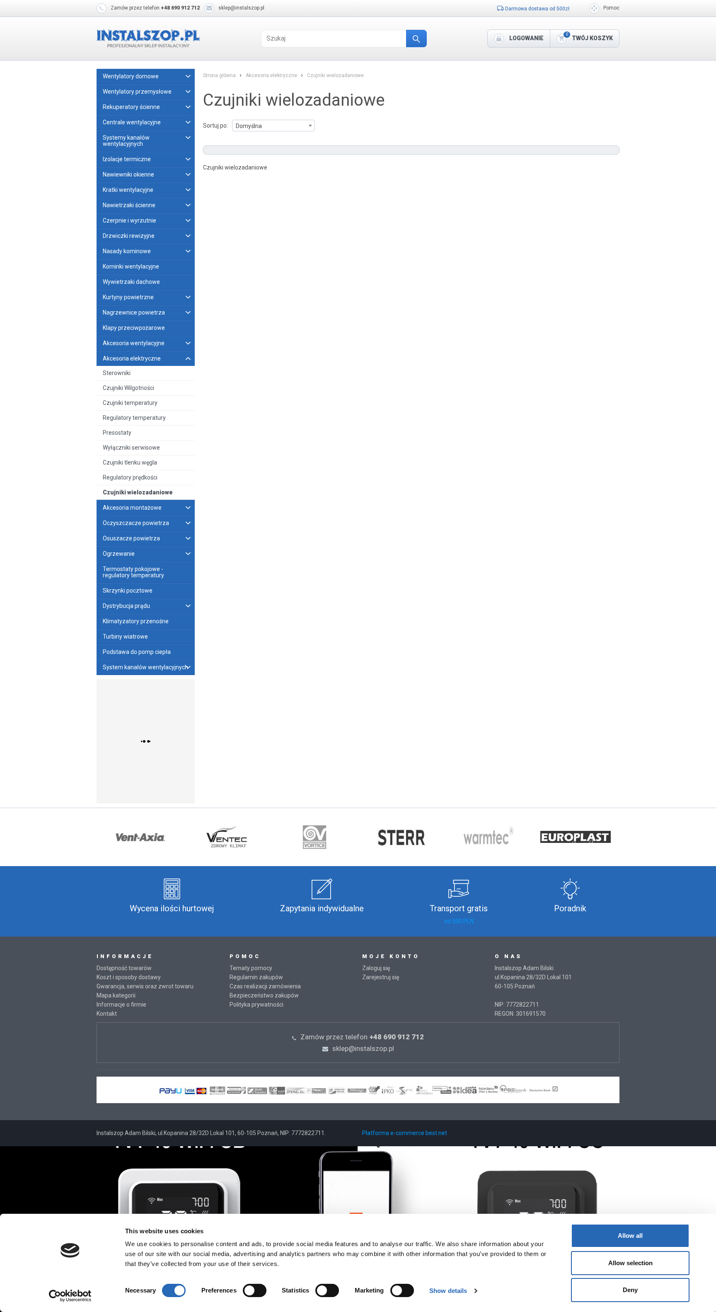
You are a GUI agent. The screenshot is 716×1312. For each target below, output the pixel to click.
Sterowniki (117, 373)
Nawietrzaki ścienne (129, 205)
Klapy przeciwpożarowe (134, 327)
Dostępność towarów (124, 968)
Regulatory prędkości (130, 477)
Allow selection (630, 1262)
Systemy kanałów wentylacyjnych (126, 140)
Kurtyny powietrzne (128, 297)
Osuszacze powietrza (131, 538)
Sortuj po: (215, 125)
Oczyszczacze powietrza (136, 523)
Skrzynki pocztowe (127, 590)
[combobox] (273, 125)
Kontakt (107, 1013)
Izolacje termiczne (127, 159)
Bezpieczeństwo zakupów (264, 995)
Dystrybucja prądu (126, 606)
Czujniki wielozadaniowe (138, 492)
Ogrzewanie (119, 553)
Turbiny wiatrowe (125, 636)
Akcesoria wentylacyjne (133, 343)
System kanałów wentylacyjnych (145, 667)
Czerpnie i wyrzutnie (129, 220)
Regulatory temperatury (134, 417)
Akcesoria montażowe (132, 507)
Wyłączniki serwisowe (131, 447)
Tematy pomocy (251, 968)
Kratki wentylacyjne (128, 189)
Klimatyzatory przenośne (136, 621)
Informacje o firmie (121, 1004)
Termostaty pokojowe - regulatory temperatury (133, 572)
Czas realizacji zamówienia (265, 986)
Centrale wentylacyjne (132, 122)
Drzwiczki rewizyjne (129, 235)
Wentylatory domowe (131, 76)
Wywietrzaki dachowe (131, 281)
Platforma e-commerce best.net (404, 1133)
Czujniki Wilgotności (128, 388)
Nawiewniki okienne (128, 174)
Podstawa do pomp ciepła (137, 652)
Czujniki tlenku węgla (130, 462)
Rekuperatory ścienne (131, 107)
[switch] (254, 1290)
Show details (448, 1290)
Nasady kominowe (127, 251)
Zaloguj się (376, 968)
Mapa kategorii (116, 995)
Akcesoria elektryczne (132, 358)
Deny (630, 1289)
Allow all (630, 1235)
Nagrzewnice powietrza (134, 312)
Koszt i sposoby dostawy (129, 977)
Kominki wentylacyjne (131, 266)
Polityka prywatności (256, 1004)
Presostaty (117, 432)
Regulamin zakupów (256, 977)
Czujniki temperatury (130, 402)
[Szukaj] (416, 38)
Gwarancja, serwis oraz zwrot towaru (145, 986)
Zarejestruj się (380, 977)
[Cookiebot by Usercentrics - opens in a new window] (70, 1296)
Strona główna (219, 75)
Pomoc (611, 8)
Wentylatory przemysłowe (137, 91)
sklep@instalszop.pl (241, 8)
